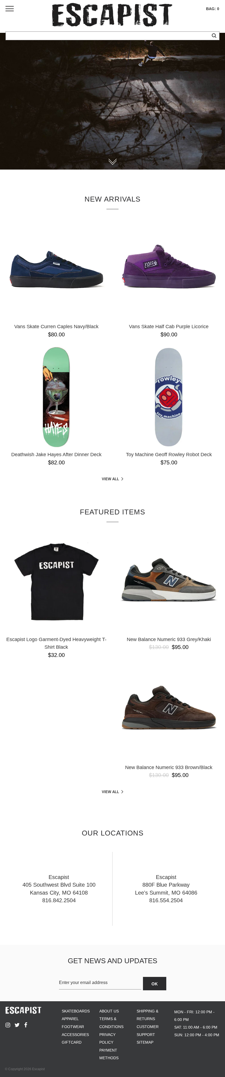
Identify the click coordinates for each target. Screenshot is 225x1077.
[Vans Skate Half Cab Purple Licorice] (169, 269)
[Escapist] (112, 16)
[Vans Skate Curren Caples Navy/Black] (56, 269)
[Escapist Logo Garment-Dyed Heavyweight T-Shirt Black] (56, 582)
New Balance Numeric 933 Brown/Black (168, 767)
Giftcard (71, 1042)
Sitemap (145, 1042)
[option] (112, 101)
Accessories (75, 1034)
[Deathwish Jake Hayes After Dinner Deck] (56, 397)
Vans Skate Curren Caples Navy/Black (56, 326)
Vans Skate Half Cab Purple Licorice (169, 326)
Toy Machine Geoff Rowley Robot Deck (169, 454)
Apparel (70, 1019)
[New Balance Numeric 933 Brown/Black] (169, 710)
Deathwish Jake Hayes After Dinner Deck (56, 454)
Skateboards (76, 1011)
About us (109, 1011)
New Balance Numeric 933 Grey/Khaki (169, 639)
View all (110, 479)
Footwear (73, 1026)
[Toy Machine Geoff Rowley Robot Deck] (169, 397)
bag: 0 (212, 9)
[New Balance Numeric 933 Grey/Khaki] (169, 582)
